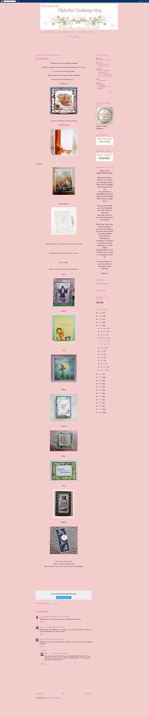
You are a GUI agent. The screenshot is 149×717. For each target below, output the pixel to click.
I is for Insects (102, 80)
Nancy (100, 83)
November (104, 331)
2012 (100, 403)
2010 (100, 409)
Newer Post (39, 693)
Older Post (88, 693)
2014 (100, 396)
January (103, 370)
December (103, 328)
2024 (100, 319)
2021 (100, 374)
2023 (100, 322)
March (102, 364)
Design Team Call (49, 32)
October (103, 335)
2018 (100, 384)
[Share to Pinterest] (57, 603)
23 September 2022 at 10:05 (59, 617)
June (102, 354)
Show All (111, 91)
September (104, 338)
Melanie (100, 62)
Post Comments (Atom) (52, 698)
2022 (100, 326)
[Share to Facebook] (56, 603)
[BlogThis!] (52, 603)
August (103, 348)
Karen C (42, 639)
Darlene (42, 627)
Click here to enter (64, 597)
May (102, 357)
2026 (100, 313)
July (102, 351)
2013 (100, 400)
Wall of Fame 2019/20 (66, 32)
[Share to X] (54, 603)
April (102, 360)
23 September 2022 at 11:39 (55, 627)
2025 (100, 316)
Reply (41, 622)
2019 (100, 380)
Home (39, 32)
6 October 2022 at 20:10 (59, 653)
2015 (100, 393)
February (103, 367)
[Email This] (51, 603)
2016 (100, 390)
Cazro (46, 653)
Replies (44, 650)
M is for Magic (105, 341)
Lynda (100, 58)
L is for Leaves (105, 344)
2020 (100, 377)
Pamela (100, 69)
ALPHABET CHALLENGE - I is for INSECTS (104, 86)
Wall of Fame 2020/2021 (85, 32)
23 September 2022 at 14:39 (55, 639)
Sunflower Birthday (104, 60)
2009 (100, 412)
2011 (100, 406)
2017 (100, 387)
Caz (99, 79)
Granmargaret (44, 617)
